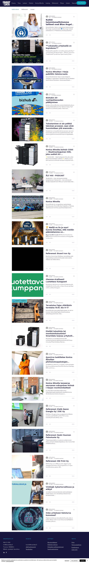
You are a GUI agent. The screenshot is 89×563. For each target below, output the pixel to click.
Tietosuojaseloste (10, 561)
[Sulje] (87, 560)
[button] (25, 3)
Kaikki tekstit (15, 9)
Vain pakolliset (74, 560)
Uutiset (32, 9)
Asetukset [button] (67, 560)
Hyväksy (82, 560)
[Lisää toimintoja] (74, 16)
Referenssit (25, 9)
